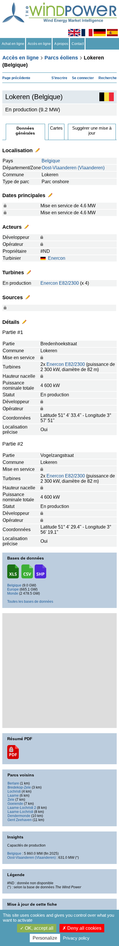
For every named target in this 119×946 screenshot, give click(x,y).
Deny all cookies (83, 928)
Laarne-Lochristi (20, 812)
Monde (12, 593)
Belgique (51, 160)
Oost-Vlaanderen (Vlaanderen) (73, 167)
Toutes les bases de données (30, 602)
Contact (77, 44)
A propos (61, 44)
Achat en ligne (13, 44)
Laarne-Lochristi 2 (22, 808)
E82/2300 (69, 283)
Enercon (56, 258)
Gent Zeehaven (20, 820)
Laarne (13, 796)
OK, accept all (38, 928)
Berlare (13, 783)
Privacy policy (76, 938)
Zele (11, 800)
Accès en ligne (39, 44)
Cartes (56, 128)
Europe (13, 589)
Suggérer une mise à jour (91, 130)
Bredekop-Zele (19, 787)
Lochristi (14, 791)
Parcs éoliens (61, 58)
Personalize (45, 938)
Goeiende (15, 804)
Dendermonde (19, 816)
